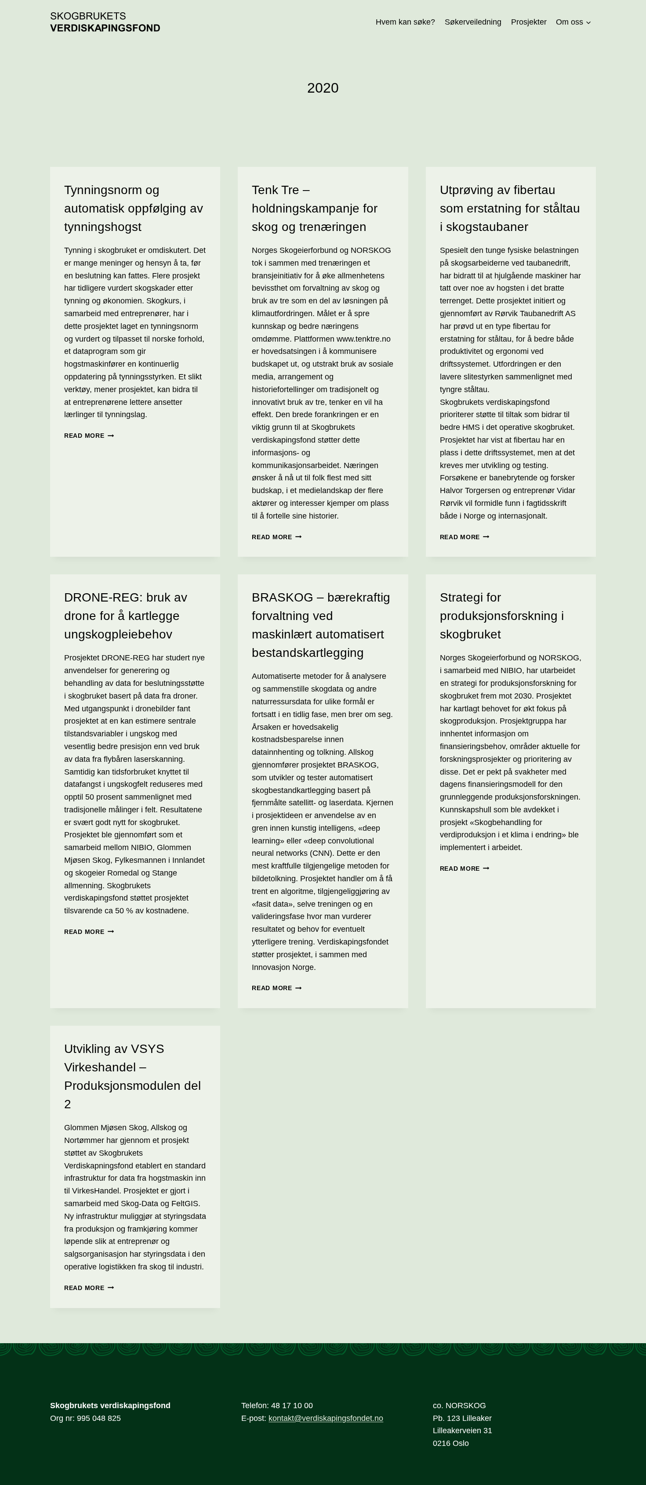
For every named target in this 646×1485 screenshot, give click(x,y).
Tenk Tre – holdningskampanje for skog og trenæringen (314, 208)
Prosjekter (529, 22)
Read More (89, 435)
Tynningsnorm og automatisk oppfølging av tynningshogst (133, 208)
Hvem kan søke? (405, 22)
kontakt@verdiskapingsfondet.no (326, 1418)
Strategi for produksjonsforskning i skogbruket (502, 616)
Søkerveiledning (473, 22)
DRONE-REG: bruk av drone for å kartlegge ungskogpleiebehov (125, 616)
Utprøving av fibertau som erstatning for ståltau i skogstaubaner (510, 208)
